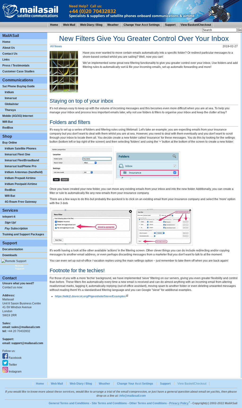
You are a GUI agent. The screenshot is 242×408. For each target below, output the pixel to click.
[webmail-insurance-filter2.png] (163, 226)
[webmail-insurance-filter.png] (92, 226)
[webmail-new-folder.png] (82, 165)
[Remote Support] (14, 261)
